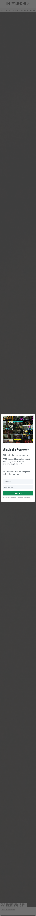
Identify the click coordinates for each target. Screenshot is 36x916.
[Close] (32, 417)
